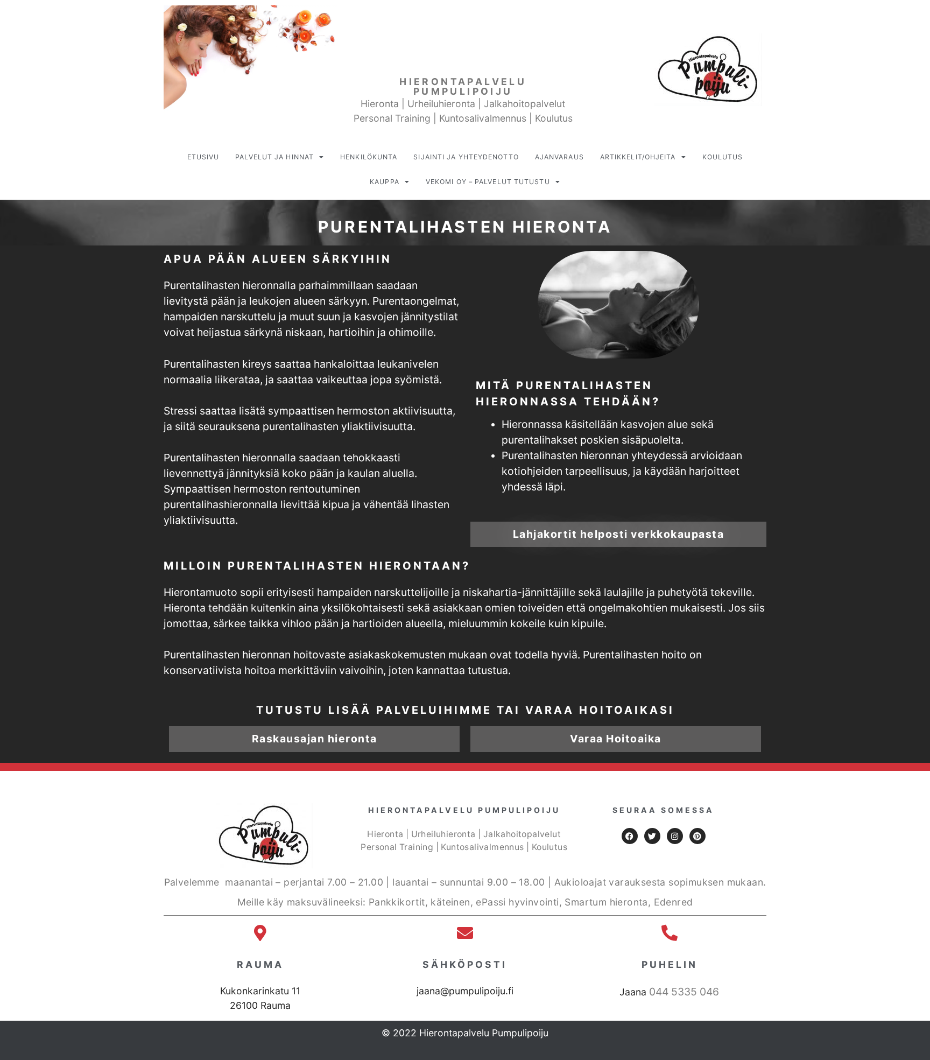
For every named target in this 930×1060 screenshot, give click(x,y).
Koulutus (722, 157)
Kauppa (384, 182)
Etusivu (203, 157)
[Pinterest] (697, 836)
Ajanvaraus (559, 157)
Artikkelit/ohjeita (638, 157)
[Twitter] (652, 836)
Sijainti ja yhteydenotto (465, 157)
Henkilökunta (368, 157)
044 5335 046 (684, 991)
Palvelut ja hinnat (274, 157)
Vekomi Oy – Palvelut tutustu (488, 182)
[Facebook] (630, 836)
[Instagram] (675, 836)
